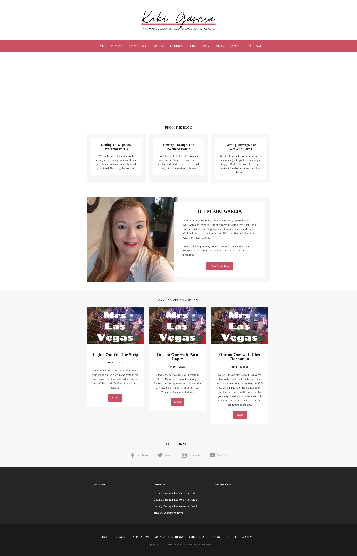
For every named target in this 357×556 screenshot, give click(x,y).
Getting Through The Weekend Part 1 (175, 506)
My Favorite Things (168, 45)
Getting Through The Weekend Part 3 (175, 492)
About (236, 45)
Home (100, 45)
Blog (220, 45)
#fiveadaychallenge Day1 (168, 512)
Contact (254, 45)
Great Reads (199, 45)
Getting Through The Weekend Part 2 (175, 499)
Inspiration (137, 45)
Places (116, 45)
